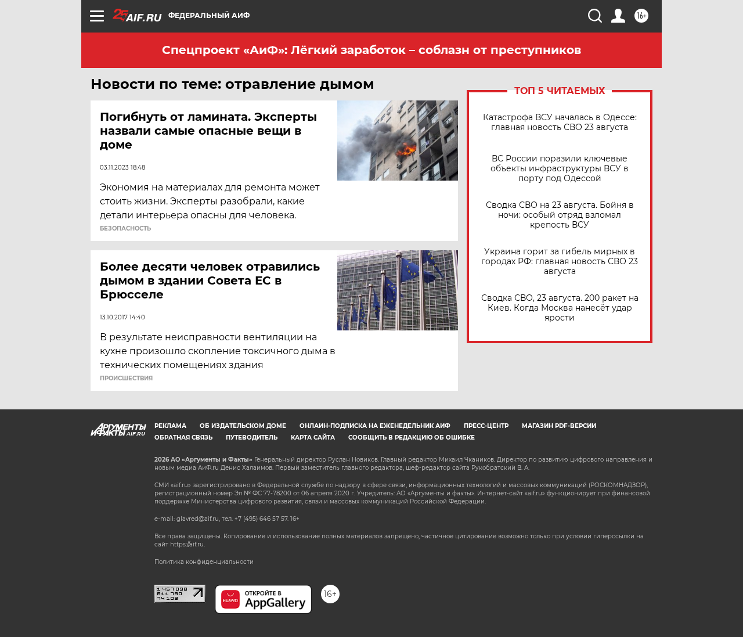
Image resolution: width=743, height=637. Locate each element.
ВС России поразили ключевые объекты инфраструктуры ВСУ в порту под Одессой (559, 168)
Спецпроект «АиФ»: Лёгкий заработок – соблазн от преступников (371, 50)
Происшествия (126, 379)
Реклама (170, 426)
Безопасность (125, 229)
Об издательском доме (243, 426)
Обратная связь (183, 437)
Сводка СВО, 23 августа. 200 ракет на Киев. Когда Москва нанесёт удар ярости (560, 308)
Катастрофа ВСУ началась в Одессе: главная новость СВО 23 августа (560, 122)
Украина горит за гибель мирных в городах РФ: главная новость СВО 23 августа (559, 261)
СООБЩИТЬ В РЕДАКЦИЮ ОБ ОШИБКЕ (411, 437)
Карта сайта (313, 437)
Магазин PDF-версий (559, 426)
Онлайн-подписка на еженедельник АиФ (375, 426)
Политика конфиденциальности (204, 562)
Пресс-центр (486, 426)
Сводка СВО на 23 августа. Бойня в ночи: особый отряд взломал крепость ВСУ (560, 215)
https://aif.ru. (187, 544)
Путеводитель (251, 437)
